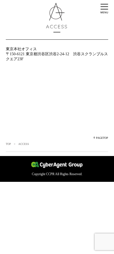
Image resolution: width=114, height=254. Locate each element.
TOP (8, 143)
